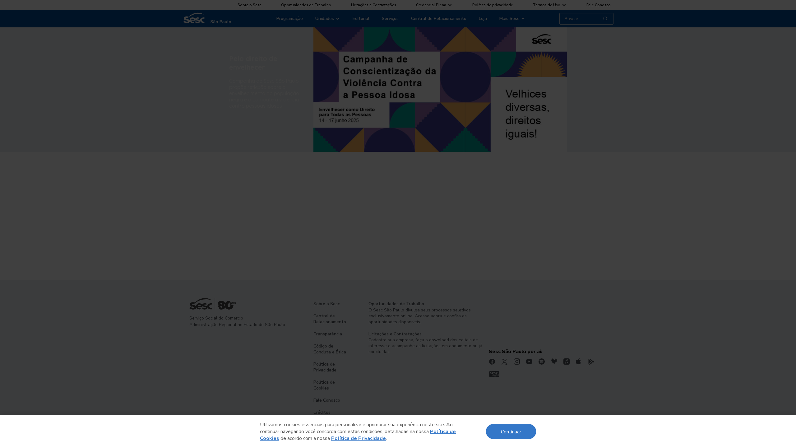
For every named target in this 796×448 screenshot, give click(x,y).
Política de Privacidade (358, 438)
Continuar (511, 431)
